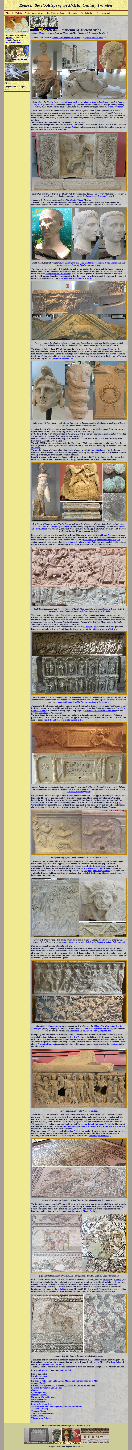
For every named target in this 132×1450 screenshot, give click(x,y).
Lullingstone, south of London (51, 1364)
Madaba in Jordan (113, 1126)
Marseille (100, 535)
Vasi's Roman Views (34, 13)
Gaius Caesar (110, 263)
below (76, 423)
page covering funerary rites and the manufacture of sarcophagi (68, 807)
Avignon (75, 127)
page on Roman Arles (93, 37)
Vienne (68, 127)
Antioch (106, 1280)
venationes (114, 1044)
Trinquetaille (93, 1111)
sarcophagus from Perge (99, 1136)
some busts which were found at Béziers (76, 278)
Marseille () (39, 1395)
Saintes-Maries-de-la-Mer (95, 1028)
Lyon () (39, 1392)
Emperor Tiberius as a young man (86, 265)
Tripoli (91, 1124)
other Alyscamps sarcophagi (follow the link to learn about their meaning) (94, 942)
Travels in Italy (86, 13)
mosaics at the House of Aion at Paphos (79, 1211)
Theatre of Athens (115, 107)
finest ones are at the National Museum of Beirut (94, 629)
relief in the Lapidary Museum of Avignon (101, 540)
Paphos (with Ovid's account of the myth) (80, 1126)
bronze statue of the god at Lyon (56, 526)
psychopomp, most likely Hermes (95, 870)
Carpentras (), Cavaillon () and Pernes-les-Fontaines (63, 1385)
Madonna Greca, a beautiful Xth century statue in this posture (82, 702)
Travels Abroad (103, 13)
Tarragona (82, 1124)
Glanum (42, 33)
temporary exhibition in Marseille (89, 263)
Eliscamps (52, 615)
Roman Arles (46, 1370)
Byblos (97, 1360)
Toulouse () (38, 1411)
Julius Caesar (65, 263)
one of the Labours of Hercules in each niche (63, 720)
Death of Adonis (77, 1037)
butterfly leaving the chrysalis (90, 868)
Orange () (38, 1402)
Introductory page (39, 1376)
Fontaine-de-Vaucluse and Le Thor (46, 1388)
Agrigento (109, 1124)
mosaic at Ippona (47, 1044)
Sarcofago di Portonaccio (50, 713)
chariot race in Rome (58, 345)
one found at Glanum (87, 425)
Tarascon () (39, 1409)
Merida (111, 445)
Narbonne (87, 127)
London (36, 448)
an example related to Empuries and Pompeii (62, 1289)
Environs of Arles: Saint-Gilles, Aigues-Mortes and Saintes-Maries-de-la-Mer (64, 1381)
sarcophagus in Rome (107, 609)
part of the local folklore (62, 358)
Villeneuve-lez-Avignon (41, 1418)
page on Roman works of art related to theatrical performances (85, 102)
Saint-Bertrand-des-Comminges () (56, 1406)
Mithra (48, 423)
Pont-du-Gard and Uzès (41, 1404)
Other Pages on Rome (55, 13)
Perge (76, 271)
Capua (98, 1124)
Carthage (118, 1280)
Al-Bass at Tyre (89, 627)
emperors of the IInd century (58, 274)
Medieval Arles (65, 1370)
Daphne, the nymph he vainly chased (98, 196)
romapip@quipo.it (13, 42)
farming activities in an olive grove (100, 955)
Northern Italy (113, 1362)
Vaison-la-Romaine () (42, 1413)
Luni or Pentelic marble (76, 1131)
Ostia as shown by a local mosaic (77, 542)
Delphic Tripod (76, 200)
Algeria (103, 1362)
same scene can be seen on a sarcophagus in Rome (90, 1031)
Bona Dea (35, 457)
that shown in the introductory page (100, 710)
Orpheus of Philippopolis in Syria (76, 1291)
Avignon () (38, 1383)
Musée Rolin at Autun (51, 1026)
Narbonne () (42, 1397)
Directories (72, 13)
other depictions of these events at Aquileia (92, 611)
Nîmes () (39, 1399)
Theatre (50, 102)
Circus (64, 129)
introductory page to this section (66, 37)
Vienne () (38, 1416)
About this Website (14, 13)
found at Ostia (95, 450)
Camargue (112, 349)
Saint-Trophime (38, 697)
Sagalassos (88, 271)
